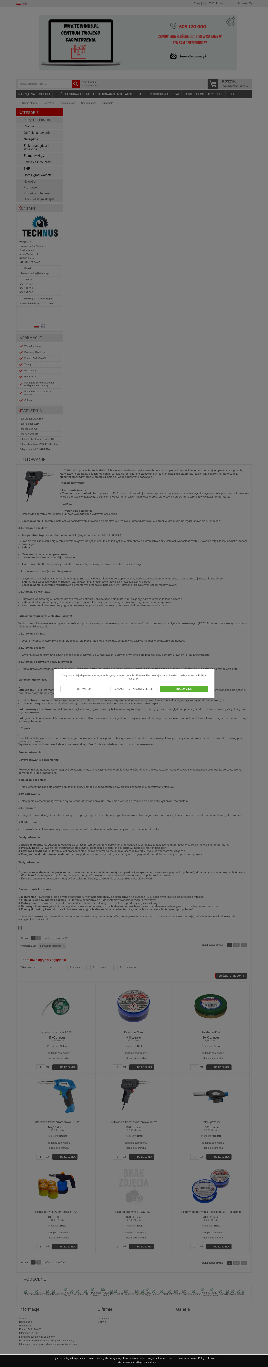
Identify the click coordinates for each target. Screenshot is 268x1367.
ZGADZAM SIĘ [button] (184, 689)
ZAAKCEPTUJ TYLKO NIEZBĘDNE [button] (134, 689)
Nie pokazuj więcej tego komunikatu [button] (137, 1362)
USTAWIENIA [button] (84, 689)
